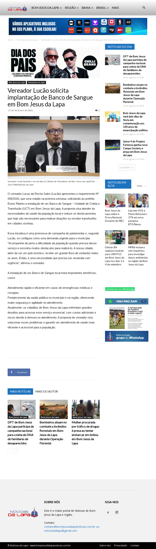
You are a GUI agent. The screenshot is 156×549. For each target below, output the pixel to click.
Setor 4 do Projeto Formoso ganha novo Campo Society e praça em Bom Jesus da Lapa (135, 148)
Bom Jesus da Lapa (27, 39)
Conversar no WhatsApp (120, 289)
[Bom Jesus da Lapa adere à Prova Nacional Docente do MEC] (115, 200)
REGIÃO (70, 7)
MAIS (115, 7)
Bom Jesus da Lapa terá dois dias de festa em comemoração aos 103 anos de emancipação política (135, 121)
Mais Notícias (20, 391)
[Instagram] (117, 513)
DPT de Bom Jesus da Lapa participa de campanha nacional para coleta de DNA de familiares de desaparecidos (134, 65)
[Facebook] (108, 513)
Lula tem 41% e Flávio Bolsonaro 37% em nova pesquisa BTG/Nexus (137, 217)
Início (10, 39)
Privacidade (120, 545)
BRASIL (101, 7)
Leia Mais (125, 167)
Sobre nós (105, 545)
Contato (135, 545)
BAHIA (86, 7)
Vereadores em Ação (36, 82)
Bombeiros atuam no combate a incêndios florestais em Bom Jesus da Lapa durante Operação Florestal (135, 93)
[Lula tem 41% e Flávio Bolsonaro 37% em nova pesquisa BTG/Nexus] (138, 200)
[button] (143, 8)
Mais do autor (46, 391)
